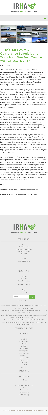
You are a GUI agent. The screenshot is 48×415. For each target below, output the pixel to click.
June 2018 (24, 339)
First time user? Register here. (24, 385)
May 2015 (24, 367)
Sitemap (24, 276)
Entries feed (24, 390)
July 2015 (24, 363)
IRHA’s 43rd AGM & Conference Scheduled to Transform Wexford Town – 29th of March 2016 (21, 55)
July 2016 (24, 344)
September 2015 (24, 358)
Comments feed (24, 392)
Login (24, 290)
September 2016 (24, 341)
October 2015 (24, 355)
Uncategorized (24, 376)
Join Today (24, 292)
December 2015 (24, 353)
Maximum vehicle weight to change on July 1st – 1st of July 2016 (24, 320)
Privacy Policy (24, 279)
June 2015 (24, 365)
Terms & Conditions (24, 281)
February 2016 (24, 351)
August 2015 (24, 360)
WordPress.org (24, 395)
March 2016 (24, 348)
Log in (24, 388)
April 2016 (24, 346)
